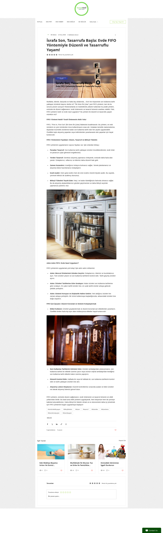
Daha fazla (93, 22)
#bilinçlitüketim (67, 409)
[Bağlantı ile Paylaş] (61, 424)
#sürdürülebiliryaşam (54, 409)
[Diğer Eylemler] (115, 35)
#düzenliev (95, 409)
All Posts (39, 22)
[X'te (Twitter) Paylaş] (52, 424)
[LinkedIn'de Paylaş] (57, 424)
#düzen (77, 409)
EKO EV (49, 417)
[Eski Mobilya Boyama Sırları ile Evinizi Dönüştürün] (51, 451)
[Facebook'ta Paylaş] (47, 424)
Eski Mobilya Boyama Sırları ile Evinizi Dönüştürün (49, 464)
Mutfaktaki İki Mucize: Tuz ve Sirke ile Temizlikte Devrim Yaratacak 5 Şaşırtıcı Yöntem (81, 464)
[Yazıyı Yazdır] (66, 424)
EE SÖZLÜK (82, 22)
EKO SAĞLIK (71, 22)
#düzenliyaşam (67, 413)
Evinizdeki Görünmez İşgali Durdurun (110, 464)
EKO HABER (59, 22)
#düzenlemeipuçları (54, 413)
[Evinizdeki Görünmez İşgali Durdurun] (112, 451)
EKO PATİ (49, 22)
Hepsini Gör (122, 440)
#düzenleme (105, 409)
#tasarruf (85, 409)
